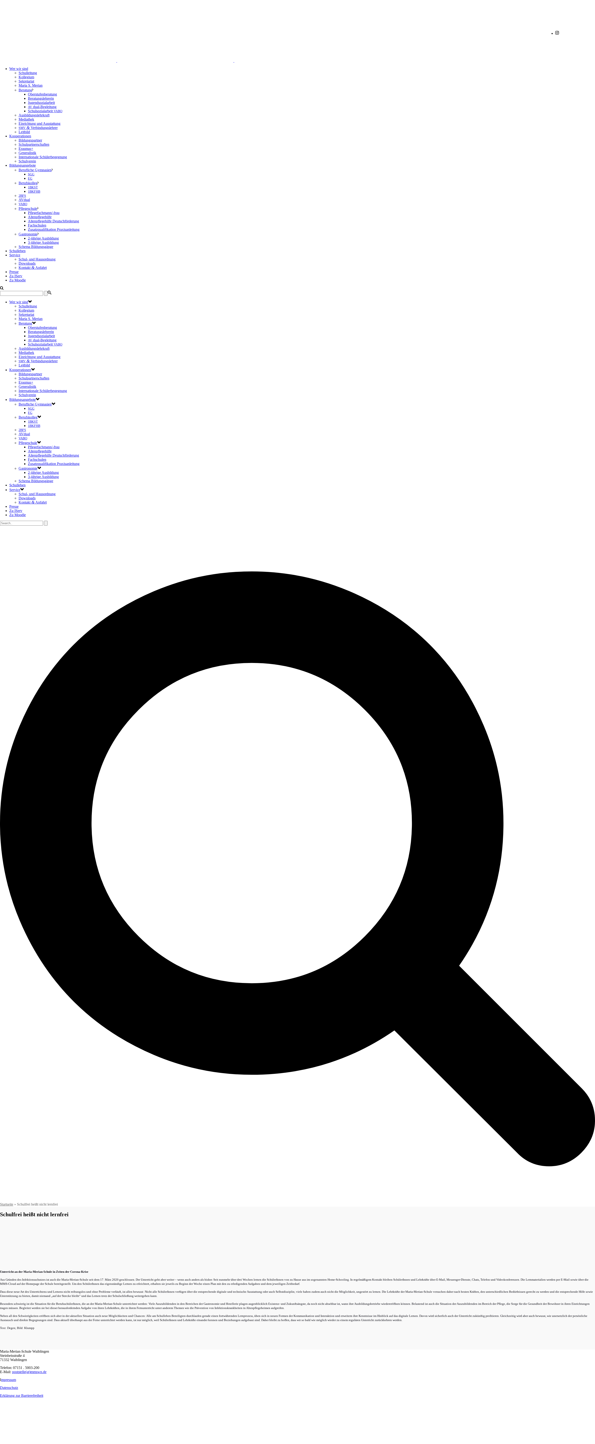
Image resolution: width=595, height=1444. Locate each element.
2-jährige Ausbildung (43, 238)
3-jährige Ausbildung (43, 242)
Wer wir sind (18, 69)
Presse (14, 272)
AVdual (24, 200)
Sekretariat (26, 81)
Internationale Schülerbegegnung (43, 157)
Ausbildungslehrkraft (34, 115)
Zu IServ (15, 276)
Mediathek (26, 119)
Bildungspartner (30, 140)
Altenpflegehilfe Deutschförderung (53, 221)
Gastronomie (28, 234)
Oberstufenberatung (42, 94)
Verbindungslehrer (38, 128)
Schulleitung (28, 73)
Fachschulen (37, 225)
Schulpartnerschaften (34, 144)
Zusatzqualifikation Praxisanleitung (53, 229)
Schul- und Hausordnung (37, 259)
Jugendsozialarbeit (41, 103)
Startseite (6, 1204)
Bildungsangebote (22, 165)
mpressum (8, 1380)
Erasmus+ (26, 149)
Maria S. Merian (31, 85)
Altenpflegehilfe (40, 217)
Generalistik (27, 153)
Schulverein (27, 161)
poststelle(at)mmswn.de (29, 1372)
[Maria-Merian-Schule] (175, 61)
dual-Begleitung (42, 107)
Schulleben (17, 251)
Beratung (25, 90)
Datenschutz (9, 1388)
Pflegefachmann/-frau (44, 213)
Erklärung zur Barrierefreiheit (21, 1396)
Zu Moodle (17, 280)
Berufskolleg (28, 183)
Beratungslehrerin (41, 98)
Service (14, 255)
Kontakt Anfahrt (33, 268)
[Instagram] (557, 33)
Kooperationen (20, 136)
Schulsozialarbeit (45, 111)
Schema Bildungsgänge (36, 247)
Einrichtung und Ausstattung (39, 123)
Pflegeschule (28, 209)
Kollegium (26, 77)
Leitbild (24, 132)
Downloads (27, 263)
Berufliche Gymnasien (35, 170)
